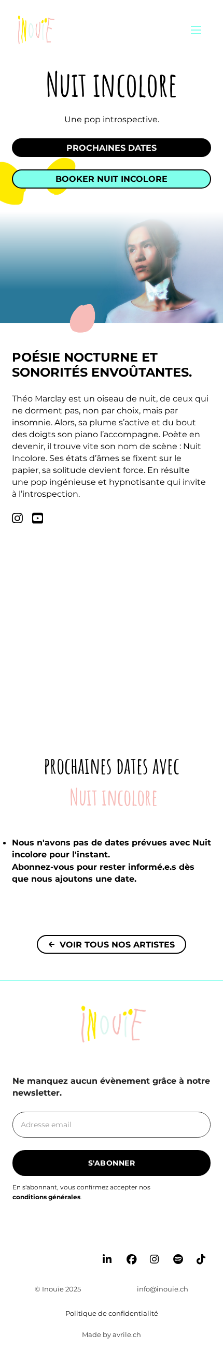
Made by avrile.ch (111, 1334)
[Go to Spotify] (180, 1234)
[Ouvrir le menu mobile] (196, 30)
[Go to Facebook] (134, 1234)
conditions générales (46, 1197)
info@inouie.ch (162, 1289)
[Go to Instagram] (157, 1234)
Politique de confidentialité (111, 1313)
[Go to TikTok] (204, 1234)
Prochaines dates (111, 147)
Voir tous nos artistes (117, 944)
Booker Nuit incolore (111, 179)
